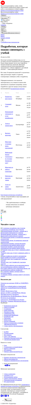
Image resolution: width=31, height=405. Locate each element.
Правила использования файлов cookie (12, 13)
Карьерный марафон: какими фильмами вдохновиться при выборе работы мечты (13, 247)
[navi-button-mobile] (2, 40)
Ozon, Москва (21, 292)
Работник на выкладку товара (8, 178)
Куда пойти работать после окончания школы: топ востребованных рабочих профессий (15, 269)
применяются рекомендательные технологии (15, 385)
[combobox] (8, 400)
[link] (4, 31)
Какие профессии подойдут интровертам (13, 257)
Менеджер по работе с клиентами (9, 169)
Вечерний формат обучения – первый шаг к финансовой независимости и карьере (13, 235)
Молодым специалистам (12, 42)
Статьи (3, 42)
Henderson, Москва (21, 296)
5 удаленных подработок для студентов (12, 229)
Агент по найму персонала (8, 186)
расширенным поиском (17, 88)
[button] (2, 34)
